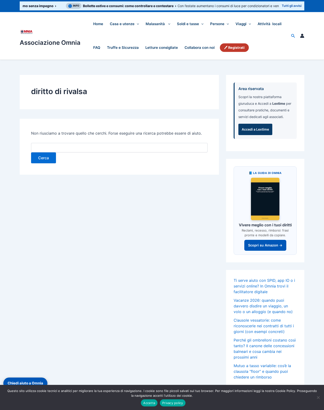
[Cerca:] (119, 148)
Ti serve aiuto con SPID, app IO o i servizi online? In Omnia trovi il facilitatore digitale (264, 286)
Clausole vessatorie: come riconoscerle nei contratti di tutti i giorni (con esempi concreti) (264, 326)
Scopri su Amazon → (265, 245)
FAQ (96, 47)
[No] (318, 397)
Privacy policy (172, 403)
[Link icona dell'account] (302, 36)
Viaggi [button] (241, 24)
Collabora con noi (200, 47)
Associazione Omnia (50, 42)
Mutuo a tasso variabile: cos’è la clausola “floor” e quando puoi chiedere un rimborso (262, 371)
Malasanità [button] (156, 24)
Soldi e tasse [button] (188, 24)
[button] (136, 23)
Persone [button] (217, 24)
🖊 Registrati (234, 48)
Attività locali (270, 24)
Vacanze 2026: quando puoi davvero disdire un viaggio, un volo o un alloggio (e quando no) (263, 306)
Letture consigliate (161, 47)
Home (98, 24)
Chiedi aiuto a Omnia (25, 383)
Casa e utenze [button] (122, 24)
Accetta (149, 403)
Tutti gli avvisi (291, 6)
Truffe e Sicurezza (123, 47)
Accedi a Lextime (255, 129)
